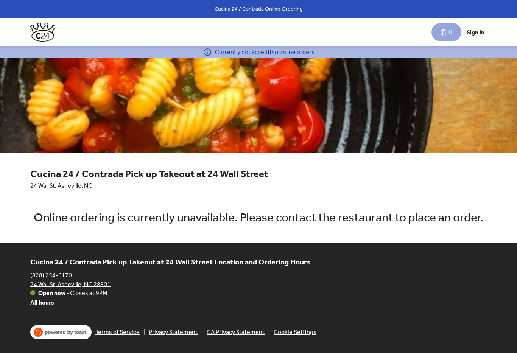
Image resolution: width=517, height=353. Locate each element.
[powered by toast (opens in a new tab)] (61, 332)
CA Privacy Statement (236, 332)
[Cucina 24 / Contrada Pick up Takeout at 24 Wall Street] (42, 32)
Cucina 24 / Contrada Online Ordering (259, 9)
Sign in (475, 32)
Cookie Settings (295, 332)
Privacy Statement (173, 332)
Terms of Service (117, 332)
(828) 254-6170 (51, 274)
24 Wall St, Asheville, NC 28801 (70, 284)
